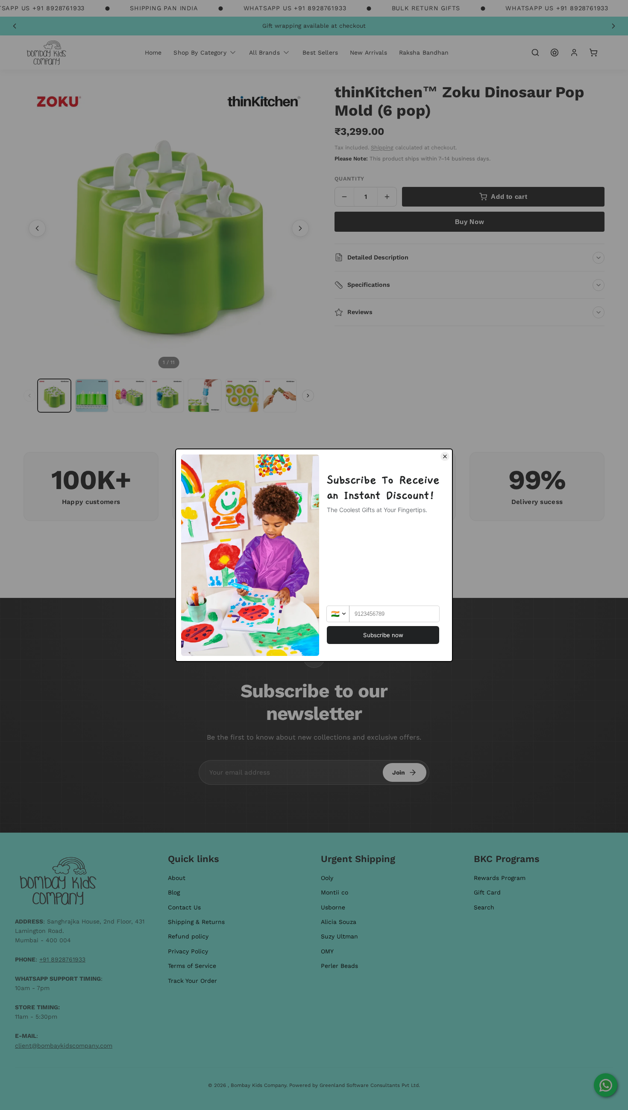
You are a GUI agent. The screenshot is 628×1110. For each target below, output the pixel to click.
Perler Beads (339, 965)
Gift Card (487, 892)
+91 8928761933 (62, 959)
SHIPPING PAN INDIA (164, 8)
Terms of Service (192, 965)
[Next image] (300, 228)
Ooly (327, 877)
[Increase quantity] (387, 196)
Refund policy (188, 936)
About (176, 877)
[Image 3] (129, 396)
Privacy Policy (188, 951)
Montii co (334, 892)
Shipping (382, 147)
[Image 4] (167, 396)
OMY (327, 951)
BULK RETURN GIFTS (426, 8)
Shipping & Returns (196, 921)
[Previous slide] (14, 26)
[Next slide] (613, 26)
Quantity (349, 178)
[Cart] (593, 52)
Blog (174, 892)
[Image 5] (205, 396)
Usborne (333, 907)
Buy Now (469, 221)
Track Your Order (192, 980)
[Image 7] (280, 396)
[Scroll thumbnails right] (308, 396)
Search (484, 907)
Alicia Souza (338, 921)
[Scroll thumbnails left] (29, 396)
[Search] (535, 52)
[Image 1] (54, 396)
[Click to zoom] (168, 228)
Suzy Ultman (339, 936)
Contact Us (184, 907)
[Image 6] (242, 396)
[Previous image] (37, 228)
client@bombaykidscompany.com (63, 1045)
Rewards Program (499, 877)
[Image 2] (92, 396)
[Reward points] (554, 52)
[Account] (574, 52)
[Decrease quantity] (344, 196)
